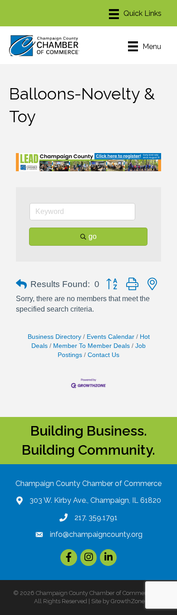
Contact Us (103, 355)
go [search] (92, 236)
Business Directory (54, 336)
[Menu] (135, 14)
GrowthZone (128, 601)
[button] (21, 284)
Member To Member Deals (91, 345)
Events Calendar (110, 336)
